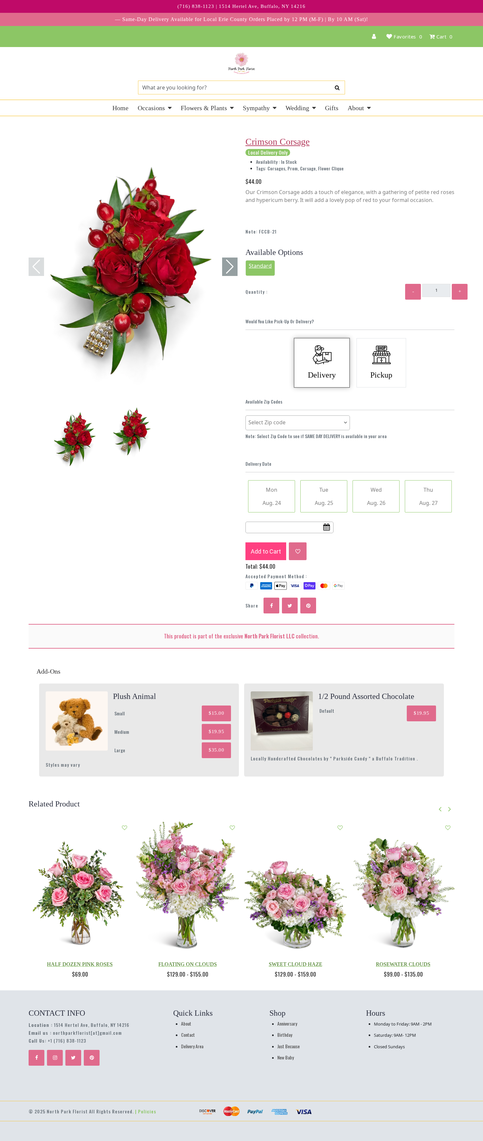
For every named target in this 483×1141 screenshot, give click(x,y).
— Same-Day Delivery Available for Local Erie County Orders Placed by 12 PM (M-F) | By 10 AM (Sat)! (241, 19)
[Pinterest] (92, 1058)
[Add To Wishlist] (298, 551)
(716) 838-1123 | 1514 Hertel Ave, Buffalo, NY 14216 (241, 6)
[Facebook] (36, 1058)
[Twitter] (73, 1058)
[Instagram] (55, 1058)
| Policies (145, 1111)
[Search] (337, 87)
